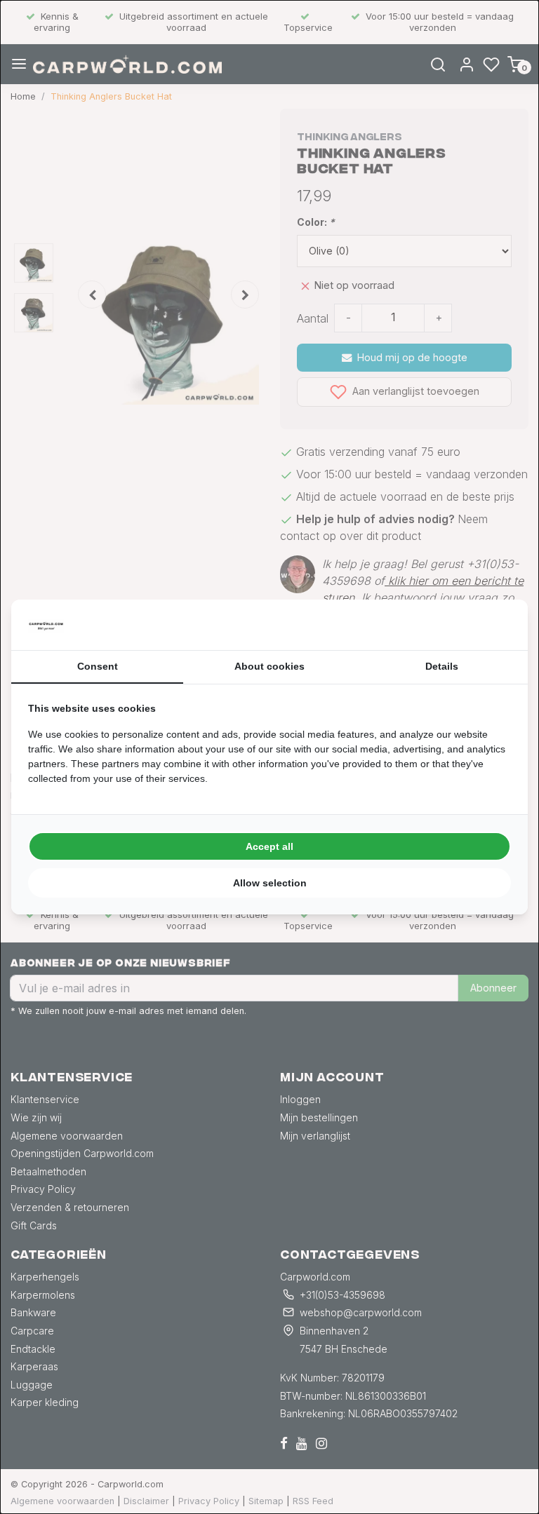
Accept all (269, 846)
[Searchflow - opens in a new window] (493, 624)
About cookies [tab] (269, 666)
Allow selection (270, 882)
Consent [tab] (97, 666)
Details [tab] (441, 666)
